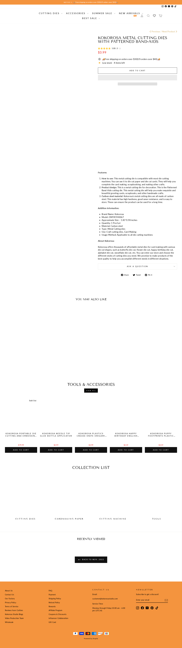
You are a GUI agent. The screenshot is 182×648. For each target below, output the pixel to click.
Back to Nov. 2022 (92, 559)
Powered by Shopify (91, 638)
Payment (52, 595)
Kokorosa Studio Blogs (14, 614)
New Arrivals (130, 13)
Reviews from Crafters (14, 610)
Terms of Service (11, 606)
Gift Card (52, 622)
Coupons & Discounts (57, 614)
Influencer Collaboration (58, 618)
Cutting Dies (50, 13)
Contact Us (9, 595)
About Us (9, 591)
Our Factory (10, 598)
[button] (137, 77)
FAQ (50, 591)
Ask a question (137, 266)
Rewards (52, 606)
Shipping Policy (55, 598)
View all (91, 390)
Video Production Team (14, 618)
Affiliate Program (55, 610)
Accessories (76, 13)
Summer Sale (102, 13)
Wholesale (9, 622)
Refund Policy (54, 602)
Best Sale (90, 18)
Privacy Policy (10, 602)
